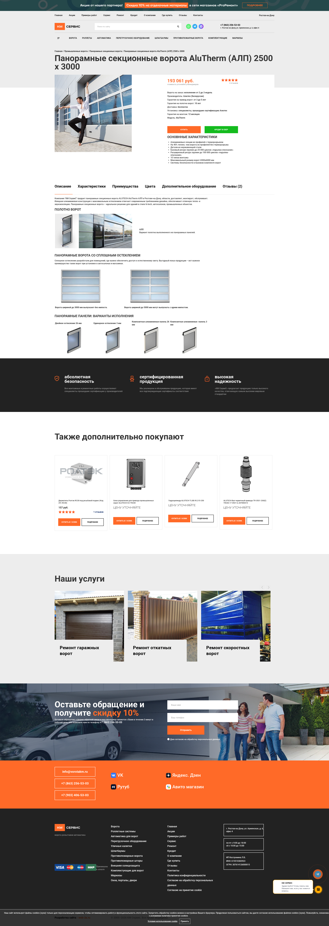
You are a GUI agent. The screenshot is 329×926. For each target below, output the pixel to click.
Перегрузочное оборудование (133, 38)
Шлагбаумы (161, 38)
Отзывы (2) (232, 186)
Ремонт (120, 15)
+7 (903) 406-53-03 (75, 795)
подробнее (92, 522)
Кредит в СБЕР (221, 130)
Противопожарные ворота (188, 38)
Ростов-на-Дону (266, 15)
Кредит (134, 15)
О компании (150, 15)
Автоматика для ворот (124, 836)
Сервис (106, 15)
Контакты (198, 15)
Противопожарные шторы (127, 860)
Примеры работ (89, 15)
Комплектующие (217, 38)
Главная (58, 15)
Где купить (167, 15)
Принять (185, 921)
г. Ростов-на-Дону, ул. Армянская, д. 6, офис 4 (239, 28)
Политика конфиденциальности (186, 875)
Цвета (150, 186)
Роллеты (87, 38)
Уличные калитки (121, 846)
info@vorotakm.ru (75, 771)
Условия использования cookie (162, 921)
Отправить (186, 730)
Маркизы (237, 38)
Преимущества (125, 186)
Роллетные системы (123, 831)
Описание (63, 186)
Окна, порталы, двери (124, 880)
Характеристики (92, 186)
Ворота (73, 38)
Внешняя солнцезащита (125, 865)
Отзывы (183, 15)
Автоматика (104, 38)
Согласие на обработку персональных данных (190, 883)
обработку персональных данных (203, 739)
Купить (184, 130)
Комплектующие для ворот (127, 870)
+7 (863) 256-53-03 (230, 25)
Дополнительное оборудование (189, 186)
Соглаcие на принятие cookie (184, 890)
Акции (72, 15)
